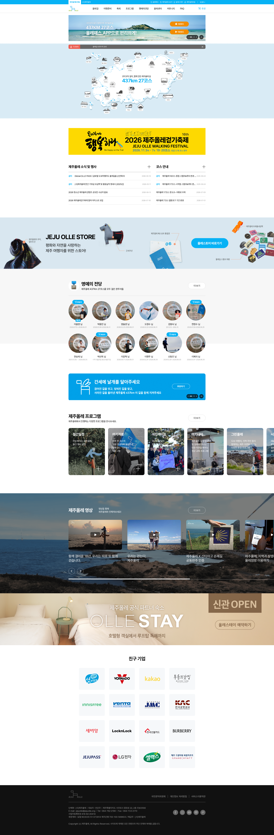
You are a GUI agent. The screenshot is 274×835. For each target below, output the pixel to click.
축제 (119, 8)
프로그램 (130, 8)
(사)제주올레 (86, 2)
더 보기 (197, 285)
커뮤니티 (171, 8)
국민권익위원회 (158, 796)
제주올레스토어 (167, 2)
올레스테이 (179, 2)
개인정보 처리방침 (178, 796)
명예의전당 (144, 8)
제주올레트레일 (75, 2)
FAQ (182, 8)
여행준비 (107, 8)
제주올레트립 (191, 2)
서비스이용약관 (198, 796)
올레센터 (158, 8)
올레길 (95, 8)
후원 (204, 8)
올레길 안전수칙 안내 (149, 47)
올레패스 (156, 2)
